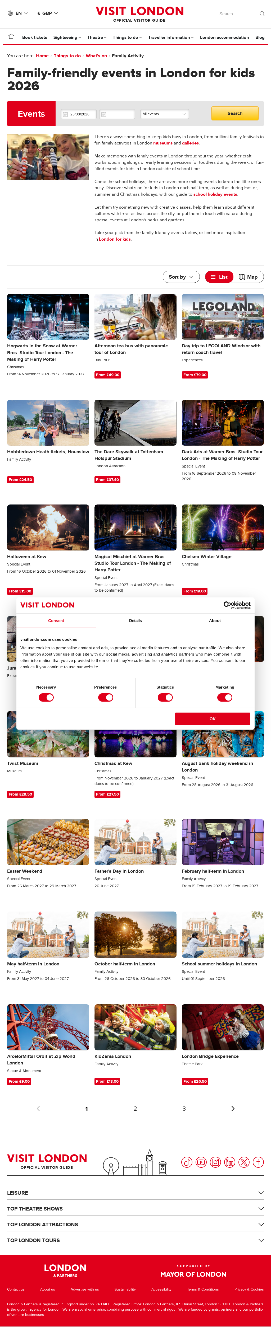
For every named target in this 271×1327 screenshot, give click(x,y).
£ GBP (45, 13)
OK (213, 718)
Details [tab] (135, 620)
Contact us (16, 1289)
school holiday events (215, 194)
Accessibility (161, 1289)
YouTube (201, 1162)
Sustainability (125, 1289)
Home (42, 55)
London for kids (115, 239)
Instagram (215, 1162)
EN (19, 13)
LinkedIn (229, 1162)
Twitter (244, 1162)
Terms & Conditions (203, 1289)
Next (233, 1108)
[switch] (105, 697)
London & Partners (65, 1270)
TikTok (186, 1162)
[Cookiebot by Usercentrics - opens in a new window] (227, 605)
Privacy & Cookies (249, 1289)
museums (163, 143)
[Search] (262, 12)
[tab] (219, 277)
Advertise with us (85, 1289)
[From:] (79, 114)
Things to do (67, 55)
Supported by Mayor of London (193, 1270)
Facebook (258, 1162)
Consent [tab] (56, 620)
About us (47, 1289)
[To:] (117, 114)
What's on (96, 55)
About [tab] (215, 620)
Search (235, 113)
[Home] (11, 37)
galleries (190, 143)
